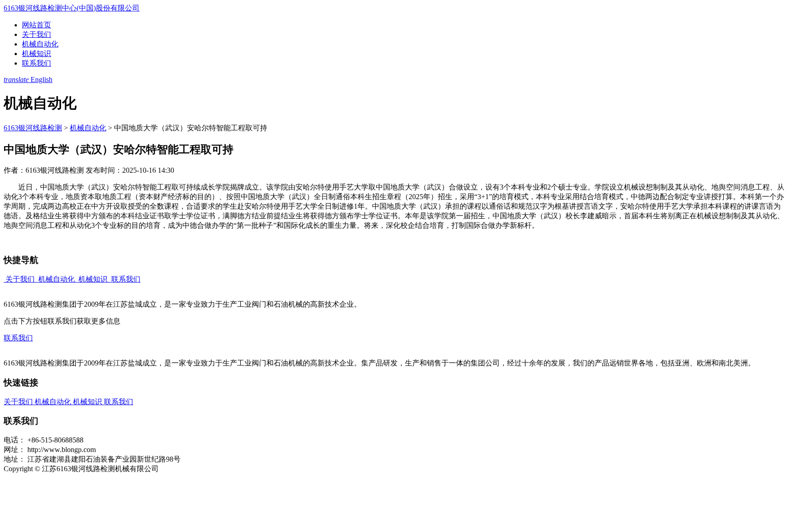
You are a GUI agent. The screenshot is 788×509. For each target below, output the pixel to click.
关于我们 (36, 34)
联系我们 (36, 63)
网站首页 (36, 25)
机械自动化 (40, 44)
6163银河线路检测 (33, 128)
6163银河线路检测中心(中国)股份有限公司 (72, 8)
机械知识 (36, 53)
